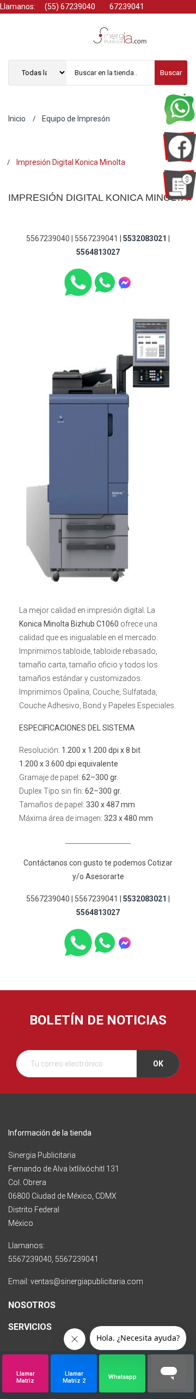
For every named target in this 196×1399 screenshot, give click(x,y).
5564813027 (98, 252)
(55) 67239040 (69, 6)
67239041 (126, 6)
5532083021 (145, 238)
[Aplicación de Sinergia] (179, 185)
